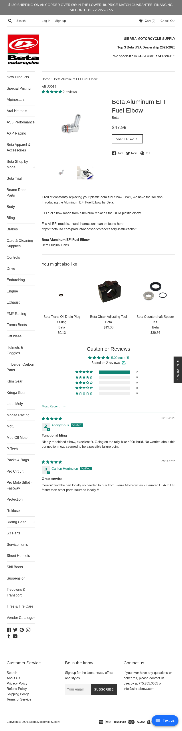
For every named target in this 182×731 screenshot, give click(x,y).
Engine (12, 291)
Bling (11, 218)
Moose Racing (18, 415)
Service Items (17, 544)
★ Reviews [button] (178, 370)
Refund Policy (17, 689)
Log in (46, 20)
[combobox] (28, 21)
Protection (15, 499)
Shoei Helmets (18, 556)
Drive (11, 268)
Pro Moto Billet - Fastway (19, 485)
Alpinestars (15, 99)
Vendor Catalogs (21, 618)
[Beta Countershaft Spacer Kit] (155, 292)
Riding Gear (21, 522)
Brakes (12, 229)
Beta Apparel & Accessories (18, 147)
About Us (13, 678)
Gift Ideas (14, 336)
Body (11, 207)
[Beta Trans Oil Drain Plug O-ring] (62, 292)
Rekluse (13, 511)
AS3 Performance (21, 122)
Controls (13, 257)
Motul (11, 426)
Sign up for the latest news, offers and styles (89, 675)
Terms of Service (19, 699)
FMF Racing (16, 314)
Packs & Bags (18, 460)
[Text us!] (165, 722)
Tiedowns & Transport (16, 592)
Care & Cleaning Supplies (20, 243)
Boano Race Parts (16, 192)
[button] (52, 92)
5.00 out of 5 (120, 358)
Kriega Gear (16, 393)
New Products (18, 77)
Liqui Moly (15, 404)
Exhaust (13, 302)
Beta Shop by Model (21, 164)
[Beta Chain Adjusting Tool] (109, 292)
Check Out (167, 20)
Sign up (60, 20)
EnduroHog (16, 280)
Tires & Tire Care (20, 606)
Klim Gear (14, 381)
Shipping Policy (18, 694)
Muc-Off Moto (17, 437)
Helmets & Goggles (15, 350)
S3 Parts (13, 533)
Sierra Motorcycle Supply (44, 721)
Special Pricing (19, 88)
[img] (52, 419)
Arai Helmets (17, 111)
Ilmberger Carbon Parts (20, 367)
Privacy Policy (17, 683)
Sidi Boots (15, 567)
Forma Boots (17, 325)
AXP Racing (16, 133)
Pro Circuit (15, 471)
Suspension (16, 578)
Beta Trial (14, 178)
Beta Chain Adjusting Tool (108, 316)
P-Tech (12, 449)
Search (12, 673)
